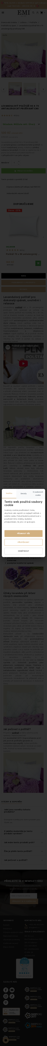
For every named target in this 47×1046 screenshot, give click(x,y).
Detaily (24, 493)
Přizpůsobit (23, 542)
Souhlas (9, 493)
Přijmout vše (23, 533)
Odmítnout (23, 551)
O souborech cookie (38, 493)
